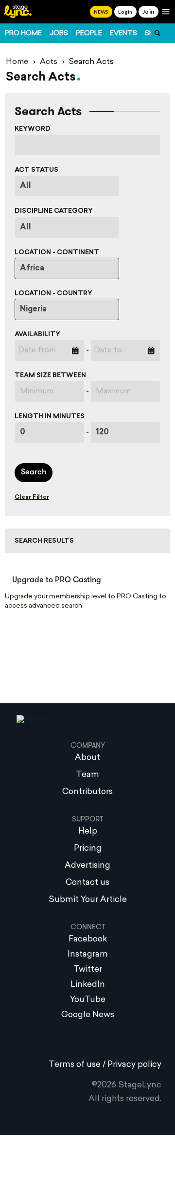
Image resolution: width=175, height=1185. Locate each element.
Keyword (33, 129)
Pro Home (23, 33)
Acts (48, 62)
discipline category (54, 211)
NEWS (101, 12)
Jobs (59, 33)
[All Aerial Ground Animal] (67, 227)
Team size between (50, 375)
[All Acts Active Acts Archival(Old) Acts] (67, 186)
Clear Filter (32, 497)
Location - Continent (57, 252)
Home (17, 62)
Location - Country (53, 293)
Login (125, 12)
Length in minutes (50, 416)
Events (123, 33)
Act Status (36, 170)
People (89, 33)
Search (33, 472)
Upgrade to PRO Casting (56, 580)
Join (148, 11)
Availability (37, 334)
